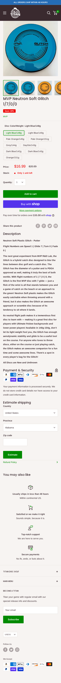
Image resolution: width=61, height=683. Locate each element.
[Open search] (49, 13)
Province (7, 420)
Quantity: (7, 182)
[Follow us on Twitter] (11, 649)
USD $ (7, 634)
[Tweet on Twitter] (50, 226)
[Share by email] (55, 226)
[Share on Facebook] (38, 226)
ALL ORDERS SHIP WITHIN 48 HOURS (31, 2)
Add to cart (30, 194)
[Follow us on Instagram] (17, 649)
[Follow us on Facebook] (5, 649)
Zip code (7, 435)
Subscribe (13, 619)
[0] (55, 13)
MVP (5, 116)
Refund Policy (10, 462)
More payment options (30, 210)
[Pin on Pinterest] (44, 226)
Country (7, 406)
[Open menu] (4, 13)
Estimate (12, 454)
